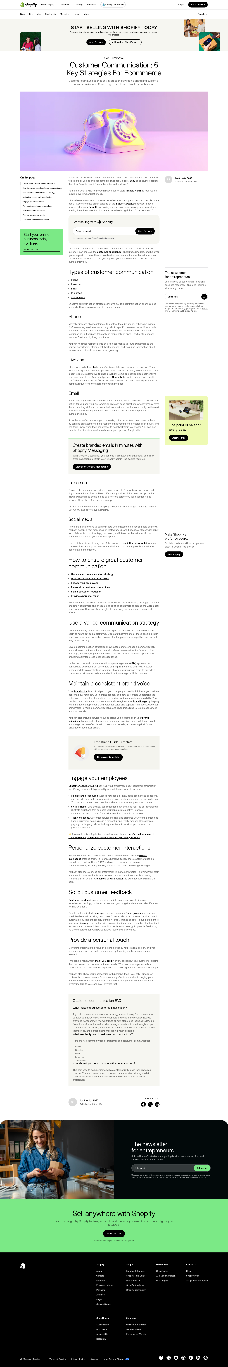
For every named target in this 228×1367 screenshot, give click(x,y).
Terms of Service (57, 1359)
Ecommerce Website (136, 1334)
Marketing (64, 14)
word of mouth (89, 207)
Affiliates (100, 1294)
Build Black (101, 1329)
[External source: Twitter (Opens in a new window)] (169, 1358)
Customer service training (83, 786)
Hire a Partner (133, 1280)
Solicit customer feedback (86, 591)
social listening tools (134, 543)
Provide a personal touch (85, 596)
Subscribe (202, 1168)
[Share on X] (150, 1104)
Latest (76, 14)
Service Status (103, 1304)
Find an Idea (35, 14)
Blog (22, 14)
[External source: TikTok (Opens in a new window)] (191, 1358)
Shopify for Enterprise (197, 1280)
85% (132, 180)
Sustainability (102, 1324)
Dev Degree (162, 1280)
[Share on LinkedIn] (157, 1104)
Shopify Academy (135, 1285)
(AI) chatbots (118, 377)
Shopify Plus (192, 1275)
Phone (74, 280)
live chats (92, 367)
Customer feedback (79, 900)
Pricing (79, 4)
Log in (181, 4)
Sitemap (94, 1359)
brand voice (80, 691)
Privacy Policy (189, 311)
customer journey (78, 923)
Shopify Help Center (136, 1275)
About (99, 1271)
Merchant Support (135, 1271)
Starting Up (50, 14)
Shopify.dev (162, 1271)
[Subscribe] (204, 297)
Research (101, 1339)
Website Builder (133, 1329)
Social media (78, 297)
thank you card (103, 960)
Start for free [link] (145, 231)
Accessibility (102, 1334)
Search (201, 14)
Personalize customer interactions (90, 587)
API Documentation (165, 1275)
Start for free (198, 4)
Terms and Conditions (178, 1177)
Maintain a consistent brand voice (90, 578)
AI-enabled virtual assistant (109, 878)
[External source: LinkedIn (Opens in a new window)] (198, 1358)
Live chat (76, 284)
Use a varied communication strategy (92, 574)
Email (74, 288)
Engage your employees (84, 583)
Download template (108, 757)
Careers (100, 1275)
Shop (188, 1271)
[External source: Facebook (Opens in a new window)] (161, 1358)
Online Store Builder (136, 1324)
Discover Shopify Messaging (92, 466)
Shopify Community (136, 1290)
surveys (99, 913)
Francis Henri (133, 190)
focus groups (133, 913)
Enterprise (91, 4)
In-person (76, 293)
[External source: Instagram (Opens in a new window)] (183, 1358)
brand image (140, 701)
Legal (99, 1299)
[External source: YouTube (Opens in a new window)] (176, 1358)
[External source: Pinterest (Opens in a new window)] (205, 1358)
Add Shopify (174, 554)
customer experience (109, 252)
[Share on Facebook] (143, 1104)
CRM (132, 663)
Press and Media (104, 1285)
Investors (100, 1280)
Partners (100, 1290)
